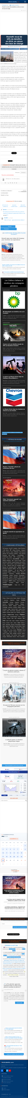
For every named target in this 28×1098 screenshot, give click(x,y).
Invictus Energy (18, 560)
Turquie (23, 635)
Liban (11, 622)
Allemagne (23, 598)
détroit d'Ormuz (21, 958)
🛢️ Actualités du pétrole (14, 5)
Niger (4, 626)
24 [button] (3, 860)
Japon (13, 620)
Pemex (18, 571)
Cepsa (11, 551)
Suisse (4, 633)
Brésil (10, 605)
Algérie (18, 598)
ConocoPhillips (21, 555)
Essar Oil (9, 558)
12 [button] (10, 852)
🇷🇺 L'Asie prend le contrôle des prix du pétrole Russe (13, 272)
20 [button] (14, 856)
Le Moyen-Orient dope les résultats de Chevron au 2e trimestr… (14, 409)
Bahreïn (16, 604)
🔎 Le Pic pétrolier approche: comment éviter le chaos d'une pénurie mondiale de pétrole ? (12, 985)
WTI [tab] (20, 769)
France (22, 614)
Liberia (15, 622)
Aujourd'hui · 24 (14, 838)
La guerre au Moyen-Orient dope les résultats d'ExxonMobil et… (13, 377)
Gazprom (22, 558)
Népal (23, 626)
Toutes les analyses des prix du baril (16, 1054)
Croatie (4, 610)
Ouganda (8, 627)
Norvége (12, 626)
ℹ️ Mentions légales (6, 1089)
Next (25, 670)
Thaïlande (8, 635)
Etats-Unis (11, 614)
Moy (22, 792)
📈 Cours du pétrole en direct (7, 1076)
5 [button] (10, 849)
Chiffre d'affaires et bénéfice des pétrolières (9, 48)
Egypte (4, 612)
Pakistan (13, 627)
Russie (19, 630)
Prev (3, 670)
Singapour (5, 631)
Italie (10, 620)
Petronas (16, 575)
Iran (4, 620)
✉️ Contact (4, 1088)
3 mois (11, 795)
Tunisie (19, 635)
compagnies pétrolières (15, 545)
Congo (9, 609)
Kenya (4, 622)
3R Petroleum (5, 548)
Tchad (4, 635)
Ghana (7, 616)
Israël (7, 620)
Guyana (4, 618)
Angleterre (12, 600)
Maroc (4, 624)
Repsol (10, 577)
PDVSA (14, 571)
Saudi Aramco (21, 578)
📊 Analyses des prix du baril (7, 1081)
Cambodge (5, 607)
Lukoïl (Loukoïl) (10, 563)
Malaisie (23, 622)
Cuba (8, 610)
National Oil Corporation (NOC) (10, 567)
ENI (14, 556)
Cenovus (8, 551)
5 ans (23, 795)
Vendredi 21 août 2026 (11, 945)
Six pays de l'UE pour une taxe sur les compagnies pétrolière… (14, 705)
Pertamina (5, 573)
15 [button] (21, 852)
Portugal (4, 630)
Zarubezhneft (5, 586)
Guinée (23, 616)
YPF (23, 584)
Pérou (8, 630)
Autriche (4, 604)
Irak (24, 618)
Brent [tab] (7, 769)
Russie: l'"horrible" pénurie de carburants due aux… (11, 467)
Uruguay (4, 636)
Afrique (4, 598)
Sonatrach (11, 582)
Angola (17, 600)
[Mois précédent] (5, 839)
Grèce (19, 616)
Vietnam (14, 636)
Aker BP (11, 548)
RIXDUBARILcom (7, 1062)
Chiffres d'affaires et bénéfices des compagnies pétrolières (14, 283)
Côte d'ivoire (12, 610)
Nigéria (7, 626)
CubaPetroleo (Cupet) (7, 556)
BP (10, 550)
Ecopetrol (19, 556)
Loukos (4, 563)
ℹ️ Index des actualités (6, 1079)
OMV (23, 568)
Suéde (7, 633)
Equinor (4, 558)
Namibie (23, 624)
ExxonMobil (16, 558)
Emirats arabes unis (11, 612)
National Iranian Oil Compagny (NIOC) (16, 565)
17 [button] (3, 856)
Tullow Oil (17, 584)
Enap (23, 556)
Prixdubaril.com (5, 5)
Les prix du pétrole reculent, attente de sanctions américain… (14, 671)
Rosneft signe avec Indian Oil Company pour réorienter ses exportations (13, 239)
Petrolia (11, 575)
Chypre (23, 607)
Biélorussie (5, 605)
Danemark (18, 610)
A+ (22, 10)
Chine (19, 607)
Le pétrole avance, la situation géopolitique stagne (14, 740)
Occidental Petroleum (7, 570)
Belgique (22, 604)
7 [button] (17, 849)
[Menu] (25, 1)
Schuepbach (5, 580)
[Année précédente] (2, 839)
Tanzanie (19, 633)
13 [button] (14, 852)
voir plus (4, 215)
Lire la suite (19, 1002)
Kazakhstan (22, 620)
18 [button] (6, 856)
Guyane (8, 618)
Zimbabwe (22, 636)
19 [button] (10, 856)
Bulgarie (15, 605)
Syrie (11, 633)
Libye (18, 622)
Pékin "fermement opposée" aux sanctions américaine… (12, 500)
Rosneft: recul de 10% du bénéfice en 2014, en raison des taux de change (14, 40)
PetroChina (11, 573)
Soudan (15, 631)
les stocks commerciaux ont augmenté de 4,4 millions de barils (14, 968)
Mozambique (18, 624)
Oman (4, 627)
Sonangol (5, 582)
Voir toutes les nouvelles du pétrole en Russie (14, 441)
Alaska (14, 598)
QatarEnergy (5, 577)
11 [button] (6, 852)
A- (25, 10)
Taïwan (23, 633)
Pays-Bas (18, 627)
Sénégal (14, 633)
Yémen (18, 636)
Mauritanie (8, 624)
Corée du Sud (22, 609)
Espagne (4, 614)
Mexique (13, 624)
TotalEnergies (7, 585)
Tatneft (22, 582)
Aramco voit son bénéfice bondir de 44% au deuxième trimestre (13, 344)
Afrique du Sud (9, 598)
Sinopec (14, 580)
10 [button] (3, 852)
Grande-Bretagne (13, 616)
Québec (15, 630)
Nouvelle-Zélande (18, 626)
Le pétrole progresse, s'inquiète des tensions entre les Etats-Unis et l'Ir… (15, 907)
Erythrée (23, 612)
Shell (10, 580)
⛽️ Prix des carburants (6, 1082)
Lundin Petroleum (18, 563)
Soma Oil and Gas (21, 580)
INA (12, 560)
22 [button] (21, 856)
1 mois (4, 795)
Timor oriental (14, 635)
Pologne (23, 627)
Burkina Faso (21, 605)
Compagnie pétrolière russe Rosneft (15, 233)
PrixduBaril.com (5, 1094)
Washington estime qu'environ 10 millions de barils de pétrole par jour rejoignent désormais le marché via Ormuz (14, 962)
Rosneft (15, 577)
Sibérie (23, 630)
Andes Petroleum (21, 548)
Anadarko (15, 548)
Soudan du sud (21, 631)
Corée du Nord (14, 609)
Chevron (16, 551)
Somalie (10, 631)
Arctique (11, 602)
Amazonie (6, 600)
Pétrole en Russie (23, 48)
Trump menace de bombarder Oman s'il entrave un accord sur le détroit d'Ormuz (14, 891)
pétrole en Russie (15, 439)
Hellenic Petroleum (7, 560)
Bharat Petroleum (16, 550)
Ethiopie (17, 614)
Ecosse (23, 610)
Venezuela (9, 636)
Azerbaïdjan (10, 604)
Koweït (7, 622)
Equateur (18, 612)
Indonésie (20, 618)
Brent (23, 947)
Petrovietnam (21, 575)
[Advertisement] (14, 24)
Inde (15, 618)
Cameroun (10, 607)
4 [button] (6, 849)
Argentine (17, 602)
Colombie (5, 609)
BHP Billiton (6, 550)
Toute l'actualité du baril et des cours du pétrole (14, 766)
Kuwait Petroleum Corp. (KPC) (18, 562)
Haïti (12, 618)
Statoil (17, 582)
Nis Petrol (19, 568)
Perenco (23, 571)
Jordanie (17, 620)
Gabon (4, 616)
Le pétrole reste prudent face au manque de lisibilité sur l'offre (16, 900)
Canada (15, 607)
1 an (17, 795)
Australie (22, 602)
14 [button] (17, 852)
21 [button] (17, 856)
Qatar (11, 630)
